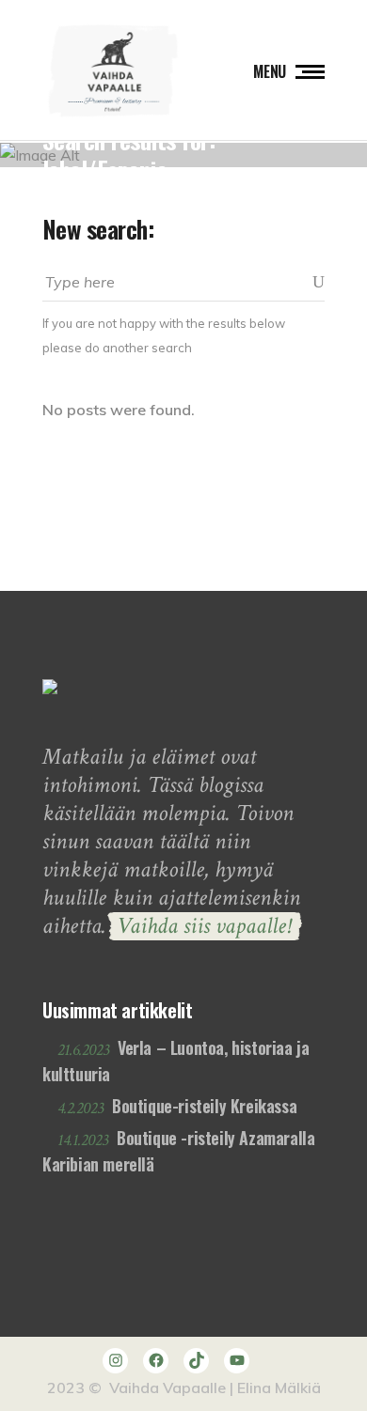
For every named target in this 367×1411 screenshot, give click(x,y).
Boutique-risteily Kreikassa (204, 1105)
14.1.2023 (84, 1140)
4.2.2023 (82, 1108)
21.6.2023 (85, 1050)
